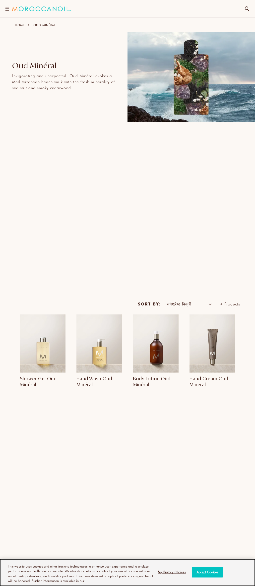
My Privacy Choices (172, 572)
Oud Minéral (44, 25)
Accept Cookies (207, 572)
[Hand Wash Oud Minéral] (99, 343)
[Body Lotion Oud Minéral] (156, 343)
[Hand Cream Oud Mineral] (212, 343)
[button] (7, 8)
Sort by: (149, 303)
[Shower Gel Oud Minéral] (42, 343)
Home (20, 25)
